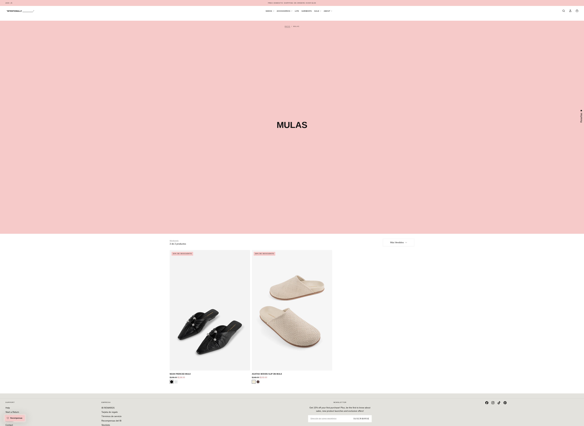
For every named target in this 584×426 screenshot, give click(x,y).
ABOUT (327, 11)
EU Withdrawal (12, 416)
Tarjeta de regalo (109, 412)
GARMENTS (307, 11)
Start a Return (12, 412)
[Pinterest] (505, 403)
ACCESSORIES (283, 11)
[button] (8, 3)
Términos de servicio (111, 416)
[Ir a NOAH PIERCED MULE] (210, 310)
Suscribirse (361, 419)
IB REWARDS (108, 408)
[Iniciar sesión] (570, 11)
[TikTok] (499, 403)
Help (7, 408)
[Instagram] (493, 403)
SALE (316, 11)
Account (9, 420)
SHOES (269, 11)
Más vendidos (397, 242)
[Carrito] (577, 11)
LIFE (297, 11)
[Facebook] (487, 403)
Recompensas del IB (111, 420)
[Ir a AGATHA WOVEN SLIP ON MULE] (292, 310)
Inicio (287, 26)
